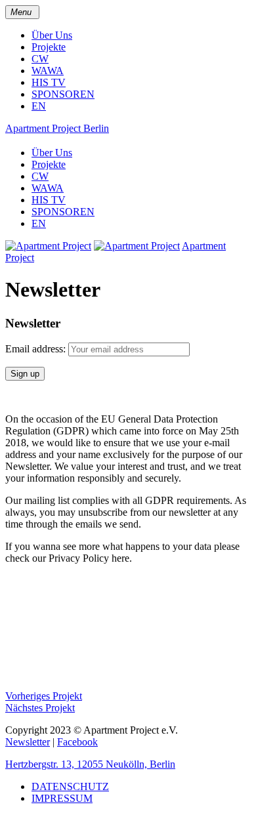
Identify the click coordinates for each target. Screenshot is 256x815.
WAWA (48, 70)
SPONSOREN (63, 94)
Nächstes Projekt (40, 707)
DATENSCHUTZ (70, 786)
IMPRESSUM (62, 798)
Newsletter (27, 741)
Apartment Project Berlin (57, 128)
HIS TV (49, 82)
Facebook (77, 741)
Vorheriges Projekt (43, 695)
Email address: (36, 348)
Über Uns (52, 35)
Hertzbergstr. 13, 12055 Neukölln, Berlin (90, 764)
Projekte (49, 46)
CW (40, 58)
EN (39, 106)
